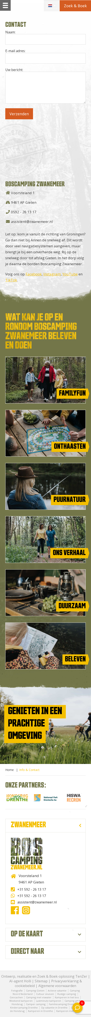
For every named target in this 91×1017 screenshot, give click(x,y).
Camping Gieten (35, 990)
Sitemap (41, 981)
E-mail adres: (15, 51)
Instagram (52, 274)
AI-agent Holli (20, 981)
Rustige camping (66, 994)
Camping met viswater (38, 997)
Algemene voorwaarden (57, 985)
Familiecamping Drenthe (63, 1004)
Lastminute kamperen (48, 1000)
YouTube (70, 274)
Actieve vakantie (57, 990)
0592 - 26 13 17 (23, 212)
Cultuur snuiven (45, 994)
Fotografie (17, 990)
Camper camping (36, 1004)
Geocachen (16, 997)
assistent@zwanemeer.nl (32, 221)
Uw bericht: (14, 70)
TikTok (11, 280)
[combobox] (51, 6)
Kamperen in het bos (67, 997)
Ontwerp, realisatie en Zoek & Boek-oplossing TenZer (44, 976)
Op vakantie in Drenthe (54, 1007)
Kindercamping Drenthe (24, 1007)
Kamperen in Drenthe (40, 1011)
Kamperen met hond (68, 1011)
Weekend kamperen (21, 1000)
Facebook (34, 274)
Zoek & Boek (75, 5)
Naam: (10, 32)
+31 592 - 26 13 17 (31, 889)
